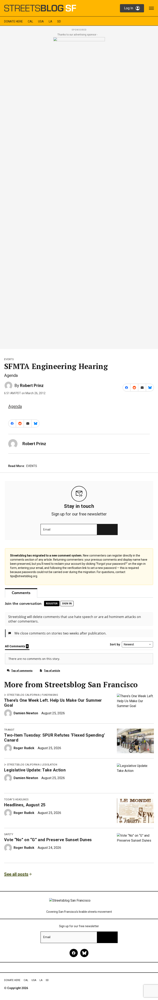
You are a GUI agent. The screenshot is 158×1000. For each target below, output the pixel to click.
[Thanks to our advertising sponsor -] (79, 192)
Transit (9, 730)
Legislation (49, 764)
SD (59, 21)
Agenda (15, 406)
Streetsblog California (23, 695)
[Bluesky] (84, 953)
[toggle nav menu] (151, 8)
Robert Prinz (32, 385)
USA (41, 21)
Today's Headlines (16, 799)
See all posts (16, 874)
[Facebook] (74, 953)
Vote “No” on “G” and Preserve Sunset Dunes (48, 839)
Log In (128, 8)
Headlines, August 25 (24, 804)
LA (50, 21)
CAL (30, 21)
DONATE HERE (13, 21)
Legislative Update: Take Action (35, 770)
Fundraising (50, 695)
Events (9, 359)
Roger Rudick (24, 748)
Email (46, 529)
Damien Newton (26, 713)
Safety (8, 834)
